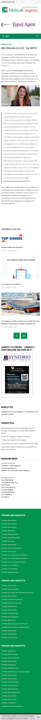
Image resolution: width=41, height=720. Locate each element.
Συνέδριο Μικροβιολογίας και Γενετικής (14, 624)
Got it (33, 718)
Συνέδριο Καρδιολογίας (9, 606)
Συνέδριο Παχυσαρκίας (9, 679)
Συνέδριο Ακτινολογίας (9, 527)
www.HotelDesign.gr (8, 492)
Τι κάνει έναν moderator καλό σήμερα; (14, 440)
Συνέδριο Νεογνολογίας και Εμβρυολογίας (15, 627)
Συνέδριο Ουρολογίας (8, 665)
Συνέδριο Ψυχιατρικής (8, 699)
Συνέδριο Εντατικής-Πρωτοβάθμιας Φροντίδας (17, 592)
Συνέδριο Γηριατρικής (8, 551)
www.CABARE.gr (6, 494)
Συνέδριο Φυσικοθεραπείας (10, 692)
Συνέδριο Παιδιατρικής (9, 675)
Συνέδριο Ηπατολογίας (9, 596)
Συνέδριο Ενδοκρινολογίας (10, 589)
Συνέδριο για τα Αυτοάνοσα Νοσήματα (14, 555)
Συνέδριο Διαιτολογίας (9, 586)
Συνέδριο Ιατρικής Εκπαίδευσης (12, 599)
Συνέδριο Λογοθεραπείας (9, 613)
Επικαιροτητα (6, 44)
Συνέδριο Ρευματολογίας (9, 685)
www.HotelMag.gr (7, 490)
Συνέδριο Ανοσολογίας (8, 545)
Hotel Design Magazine (8, 468)
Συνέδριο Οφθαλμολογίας (10, 668)
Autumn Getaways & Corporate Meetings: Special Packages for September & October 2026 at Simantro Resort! (18, 430)
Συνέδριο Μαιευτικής (8, 620)
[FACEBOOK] (17, 336)
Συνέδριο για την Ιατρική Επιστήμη (13, 562)
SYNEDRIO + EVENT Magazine (11, 466)
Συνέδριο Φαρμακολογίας (10, 689)
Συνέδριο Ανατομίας (8, 541)
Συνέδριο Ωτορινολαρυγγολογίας (12, 706)
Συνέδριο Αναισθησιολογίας (10, 538)
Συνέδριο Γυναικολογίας (9, 569)
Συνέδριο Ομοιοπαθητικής (10, 658)
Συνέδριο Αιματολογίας (9, 524)
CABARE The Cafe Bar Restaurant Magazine (15, 470)
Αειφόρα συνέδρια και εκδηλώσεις (12, 247)
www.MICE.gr (5, 485)
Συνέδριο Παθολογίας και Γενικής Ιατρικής (15, 672)
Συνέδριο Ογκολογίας (8, 651)
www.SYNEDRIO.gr (7, 480)
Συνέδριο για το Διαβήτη (9, 565)
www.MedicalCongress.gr (9, 482)
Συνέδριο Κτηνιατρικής (9, 610)
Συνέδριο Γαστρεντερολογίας (11, 548)
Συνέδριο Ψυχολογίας (8, 703)
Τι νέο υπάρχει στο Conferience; (11, 284)
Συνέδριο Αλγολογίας (8, 531)
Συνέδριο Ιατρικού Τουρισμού (11, 603)
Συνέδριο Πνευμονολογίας (10, 682)
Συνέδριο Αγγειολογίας (8, 520)
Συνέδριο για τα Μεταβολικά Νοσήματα (14, 558)
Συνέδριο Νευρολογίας (9, 631)
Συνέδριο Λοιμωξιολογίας (9, 617)
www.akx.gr (5, 497)
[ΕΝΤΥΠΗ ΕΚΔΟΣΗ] (24, 336)
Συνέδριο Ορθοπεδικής (9, 661)
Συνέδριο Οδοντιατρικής (9, 654)
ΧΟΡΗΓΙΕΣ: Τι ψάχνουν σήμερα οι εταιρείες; (16, 437)
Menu (7, 36)
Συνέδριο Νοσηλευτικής (9, 637)
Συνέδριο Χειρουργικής (9, 696)
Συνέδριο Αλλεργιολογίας (9, 534)
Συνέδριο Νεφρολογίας (9, 634)
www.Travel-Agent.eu (8, 487)
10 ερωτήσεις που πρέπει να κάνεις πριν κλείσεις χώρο (19, 443)
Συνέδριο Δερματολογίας (9, 572)
